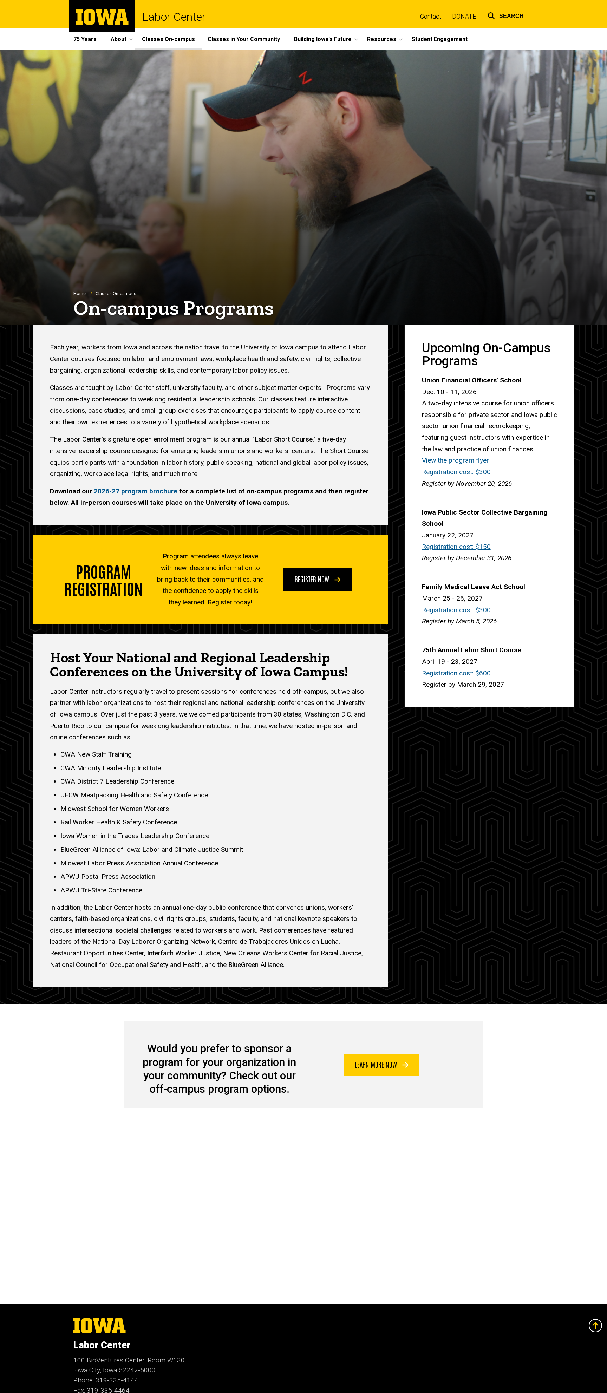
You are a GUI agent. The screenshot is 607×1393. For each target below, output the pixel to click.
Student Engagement (440, 39)
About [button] (118, 39)
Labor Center (174, 16)
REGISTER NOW (313, 578)
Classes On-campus (168, 39)
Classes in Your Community (244, 39)
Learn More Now (377, 1064)
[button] (506, 15)
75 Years (85, 39)
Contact (431, 16)
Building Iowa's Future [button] (323, 39)
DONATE (464, 16)
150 (456, 547)
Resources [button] (381, 39)
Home (79, 293)
